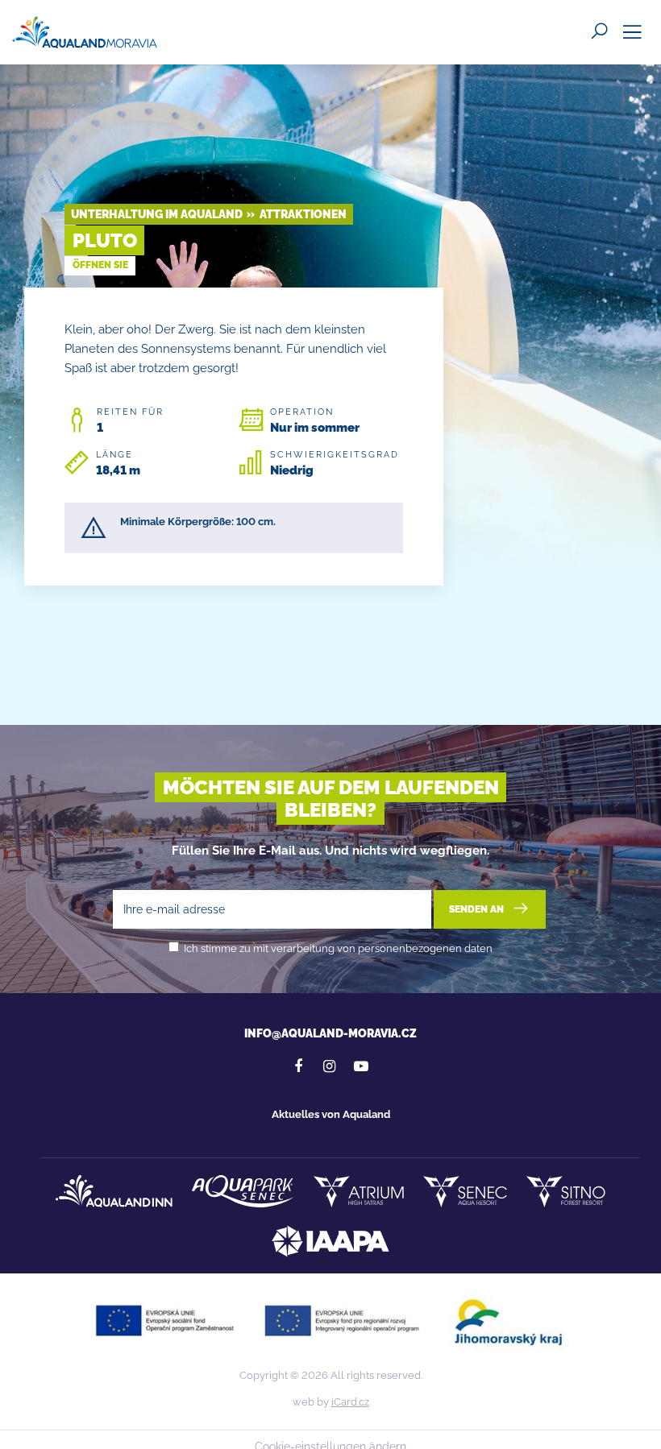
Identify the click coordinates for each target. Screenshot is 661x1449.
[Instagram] (329, 1066)
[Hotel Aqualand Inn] (114, 1191)
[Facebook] (298, 1066)
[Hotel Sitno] (565, 1191)
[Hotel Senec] (465, 1191)
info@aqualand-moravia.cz (330, 1033)
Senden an (477, 909)
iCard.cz (350, 1402)
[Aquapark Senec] (243, 1191)
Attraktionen (303, 214)
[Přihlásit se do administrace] (645, 1433)
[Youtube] (361, 1066)
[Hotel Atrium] (359, 1191)
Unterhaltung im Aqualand (157, 214)
